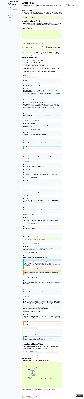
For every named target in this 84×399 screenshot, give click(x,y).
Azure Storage (10, 15)
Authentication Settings (70, 5)
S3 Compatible (10, 24)
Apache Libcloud (11, 13)
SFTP (9, 22)
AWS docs (46, 348)
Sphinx (27, 397)
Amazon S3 (10, 12)
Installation (67, 3)
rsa (36, 351)
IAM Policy (67, 9)
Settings (67, 6)
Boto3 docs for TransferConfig (38, 249)
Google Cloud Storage (12, 20)
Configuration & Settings (69, 4)
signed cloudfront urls (41, 355)
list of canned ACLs (50, 107)
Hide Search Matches (13, 9)
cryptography (31, 351)
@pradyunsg (31, 397)
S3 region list (34, 319)
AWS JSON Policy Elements (49, 389)
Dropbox (9, 17)
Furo (34, 397)
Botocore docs (44, 334)
